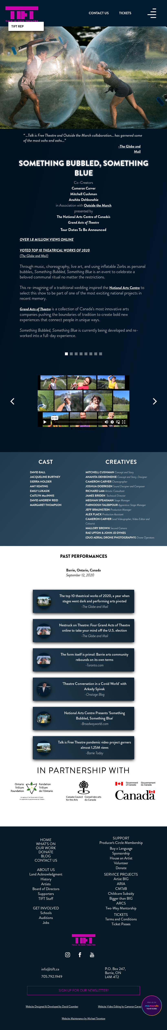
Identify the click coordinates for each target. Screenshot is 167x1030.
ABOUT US (46, 869)
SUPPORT (121, 838)
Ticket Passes (121, 924)
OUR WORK (46, 848)
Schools (46, 913)
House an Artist (121, 858)
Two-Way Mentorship (121, 908)
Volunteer (121, 863)
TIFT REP (17, 26)
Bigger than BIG (121, 898)
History (46, 879)
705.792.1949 (51, 976)
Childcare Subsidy (121, 893)
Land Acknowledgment (45, 874)
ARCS (121, 903)
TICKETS (121, 914)
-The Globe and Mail (129, 149)
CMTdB (121, 888)
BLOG (46, 856)
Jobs (46, 922)
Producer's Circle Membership (121, 842)
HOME (46, 840)
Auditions (46, 917)
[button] (12, 401)
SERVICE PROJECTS (121, 874)
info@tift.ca (50, 969)
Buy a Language (121, 848)
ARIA (121, 883)
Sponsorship (121, 853)
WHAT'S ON (46, 844)
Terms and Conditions (121, 919)
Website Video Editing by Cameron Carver (119, 1006)
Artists (46, 884)
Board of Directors (45, 889)
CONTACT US (46, 860)
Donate (121, 868)
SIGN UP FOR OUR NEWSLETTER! (84, 990)
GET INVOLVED (46, 908)
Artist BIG (121, 879)
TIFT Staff (45, 898)
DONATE (45, 852)
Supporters (46, 893)
